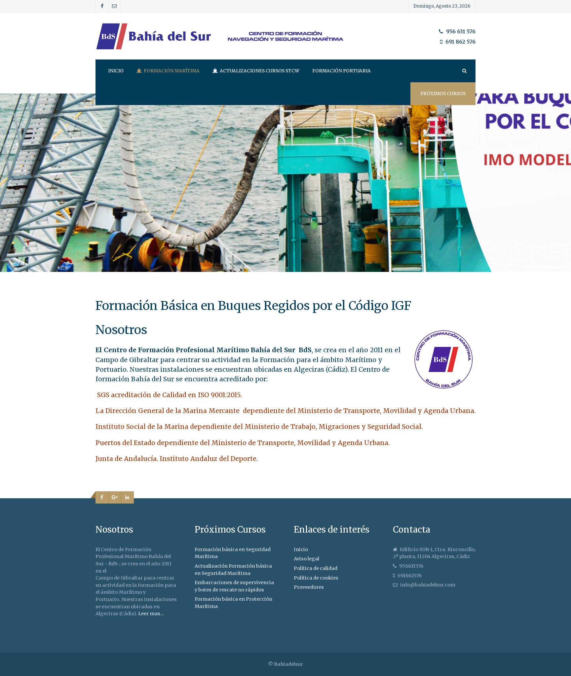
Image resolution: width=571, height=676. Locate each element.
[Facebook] (102, 6)
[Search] (464, 70)
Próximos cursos (443, 93)
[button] (10, 182)
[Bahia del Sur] (285, 36)
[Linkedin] (127, 497)
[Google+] (115, 497)
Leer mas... (151, 614)
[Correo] (114, 6)
